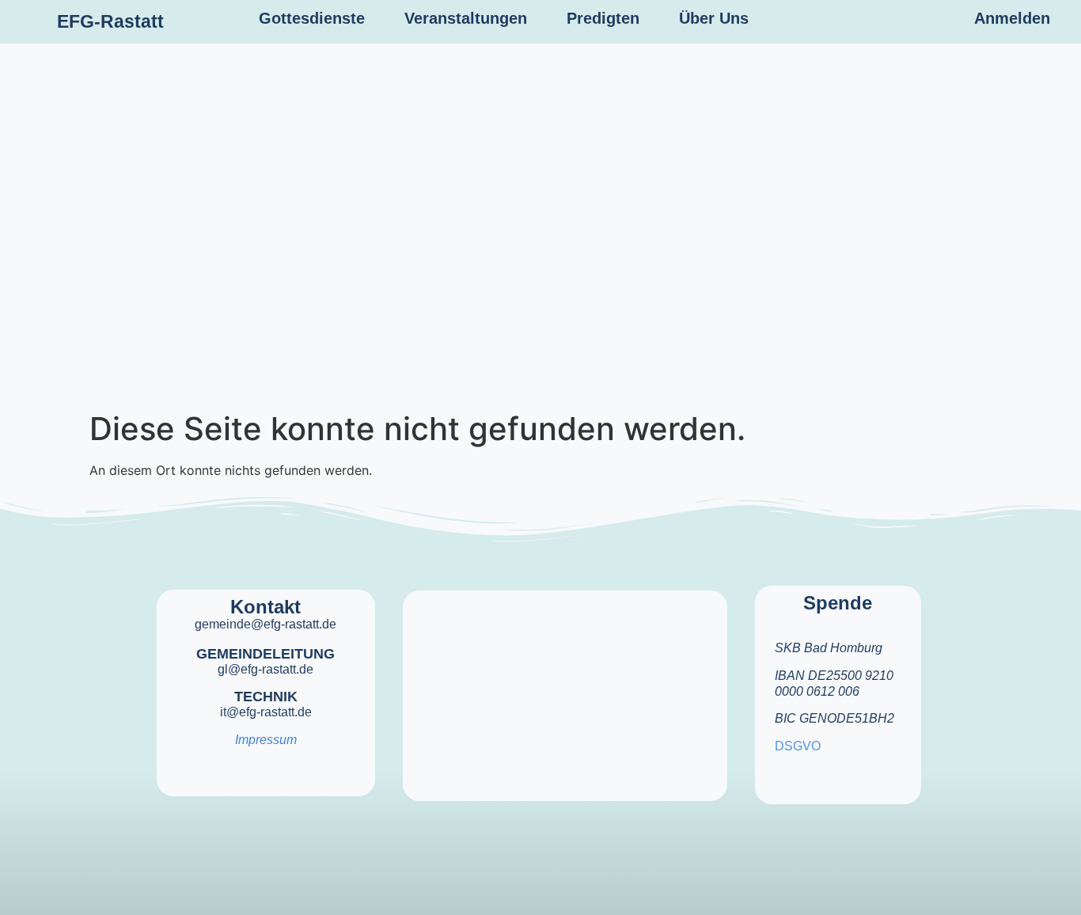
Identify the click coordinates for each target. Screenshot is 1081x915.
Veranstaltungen (465, 18)
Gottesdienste (312, 18)
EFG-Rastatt (110, 21)
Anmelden (1012, 18)
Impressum (266, 739)
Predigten (603, 18)
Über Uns (714, 18)
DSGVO (798, 746)
